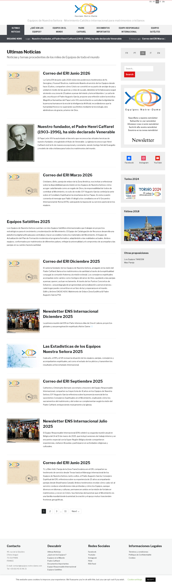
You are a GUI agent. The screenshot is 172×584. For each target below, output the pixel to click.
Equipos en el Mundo (59, 30)
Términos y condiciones (138, 552)
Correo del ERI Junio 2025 (66, 462)
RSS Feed (92, 564)
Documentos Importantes (103, 30)
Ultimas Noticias (15, 30)
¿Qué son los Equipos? (36, 30)
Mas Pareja (129, 262)
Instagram (92, 558)
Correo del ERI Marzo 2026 (148, 38)
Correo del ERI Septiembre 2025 (73, 381)
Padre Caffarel (81, 30)
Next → (76, 511)
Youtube (91, 555)
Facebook (92, 552)
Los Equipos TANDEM (134, 259)
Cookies (132, 558)
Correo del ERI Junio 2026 (66, 73)
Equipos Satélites (155, 30)
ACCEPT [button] (150, 579)
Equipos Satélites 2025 (28, 221)
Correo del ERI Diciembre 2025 (71, 261)
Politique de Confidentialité (140, 555)
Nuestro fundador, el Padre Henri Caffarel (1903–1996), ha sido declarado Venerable (68, 38)
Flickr (90, 561)
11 (65, 511)
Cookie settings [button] (135, 579)
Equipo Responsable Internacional (129, 30)
